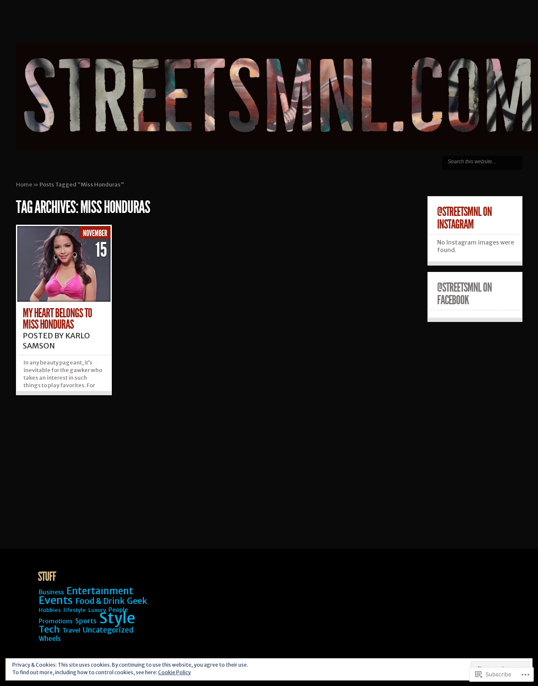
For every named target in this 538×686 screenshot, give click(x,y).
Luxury (97, 610)
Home (24, 184)
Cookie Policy (174, 672)
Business (51, 592)
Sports (86, 621)
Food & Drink (99, 601)
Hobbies (50, 610)
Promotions (56, 621)
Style (117, 618)
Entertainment (99, 591)
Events (56, 600)
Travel (71, 630)
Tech (49, 629)
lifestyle (74, 610)
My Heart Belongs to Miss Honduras (57, 319)
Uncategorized (108, 630)
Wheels (50, 639)
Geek (137, 601)
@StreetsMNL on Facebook (464, 294)
